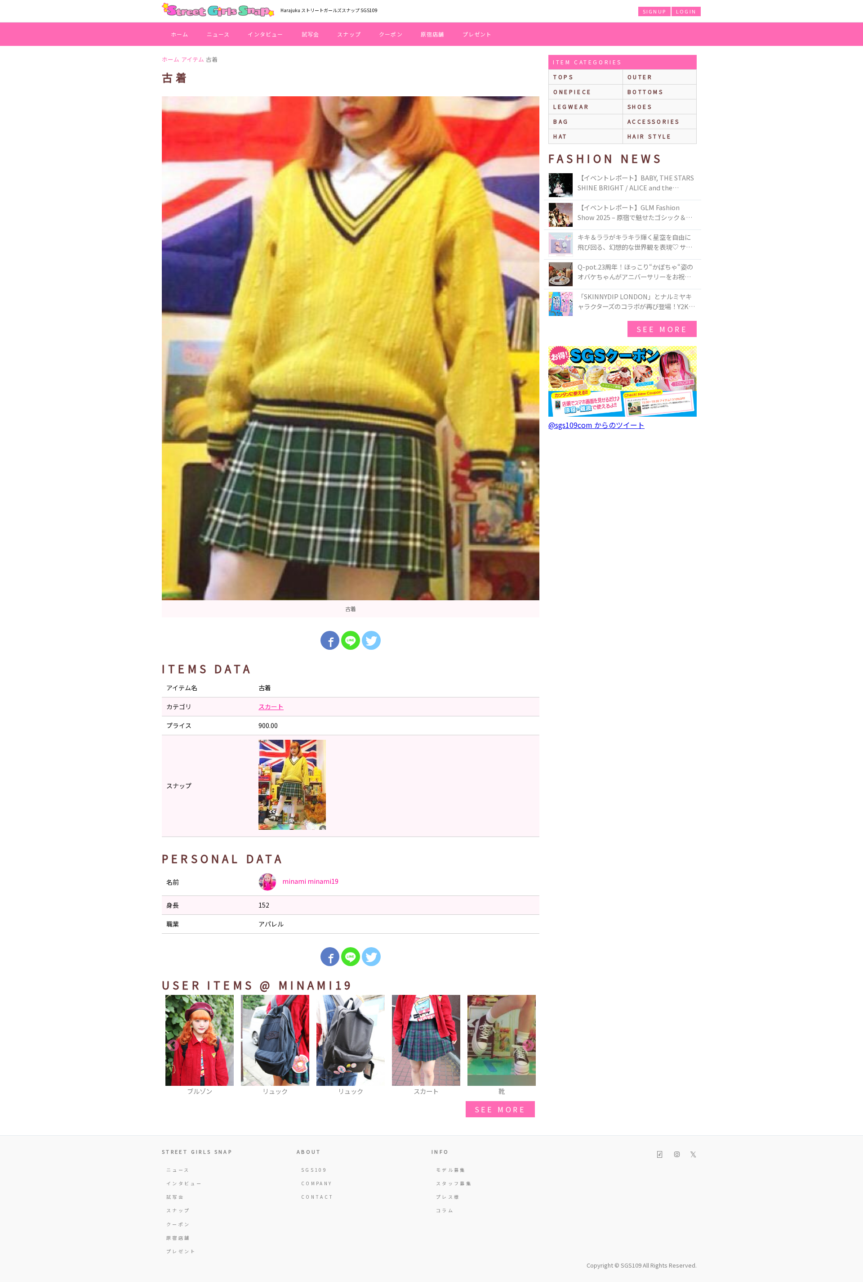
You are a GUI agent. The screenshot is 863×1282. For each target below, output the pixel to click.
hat (560, 136)
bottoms (645, 91)
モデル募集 (451, 1169)
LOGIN (686, 11)
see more (500, 1109)
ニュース (218, 34)
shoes (640, 106)
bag (561, 121)
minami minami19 (309, 881)
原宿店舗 (433, 34)
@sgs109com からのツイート (596, 424)
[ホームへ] (218, 10)
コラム (445, 1210)
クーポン (391, 34)
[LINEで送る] (350, 640)
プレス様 (448, 1196)
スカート (271, 706)
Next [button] (528, 1046)
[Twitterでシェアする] (371, 640)
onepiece (572, 91)
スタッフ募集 (454, 1183)
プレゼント (477, 34)
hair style (649, 136)
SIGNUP (654, 11)
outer (640, 77)
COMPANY (317, 1183)
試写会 (311, 34)
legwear (571, 106)
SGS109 (314, 1169)
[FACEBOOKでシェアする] (329, 640)
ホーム (180, 34)
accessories (654, 121)
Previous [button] (173, 1046)
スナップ (349, 34)
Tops (563, 77)
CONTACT (317, 1196)
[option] (350, 356)
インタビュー (265, 34)
